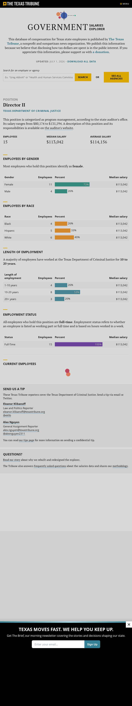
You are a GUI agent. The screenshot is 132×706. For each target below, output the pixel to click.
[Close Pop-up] (129, 624)
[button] (66, 353)
